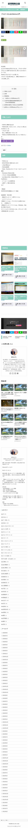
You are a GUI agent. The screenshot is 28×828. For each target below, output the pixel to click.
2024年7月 (5, 701)
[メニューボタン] (3, 3)
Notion (9, 145)
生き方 (6, 600)
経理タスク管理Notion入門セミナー (13, 107)
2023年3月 (5, 749)
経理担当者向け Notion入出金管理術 (13, 104)
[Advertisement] (14, 227)
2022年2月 (5, 787)
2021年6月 (5, 811)
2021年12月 (5, 793)
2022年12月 (5, 757)
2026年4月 (5, 644)
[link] (10, 373)
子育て (5, 588)
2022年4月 (5, 781)
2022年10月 (5, 763)
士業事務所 (6, 585)
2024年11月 (5, 689)
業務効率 (6, 594)
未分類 (5, 591)
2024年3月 (5, 713)
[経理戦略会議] (14, 3)
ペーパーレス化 (7, 549)
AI (4, 514)
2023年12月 (5, 722)
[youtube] (18, 373)
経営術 (5, 606)
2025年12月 (5, 656)
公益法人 (6, 570)
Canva (5, 517)
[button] (3, 32)
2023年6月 (5, 740)
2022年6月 (5, 775)
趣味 (5, 621)
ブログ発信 (6, 546)
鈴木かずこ (14, 357)
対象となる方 (7, 91)
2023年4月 (5, 746)
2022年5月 (5, 778)
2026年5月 (5, 641)
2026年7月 (5, 635)
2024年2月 (5, 716)
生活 (5, 603)
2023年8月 (5, 734)
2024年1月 (5, 719)
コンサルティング (8, 541)
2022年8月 (5, 769)
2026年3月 (5, 647)
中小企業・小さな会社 (9, 558)
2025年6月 (5, 668)
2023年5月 (5, 743)
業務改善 (6, 597)
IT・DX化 (6, 520)
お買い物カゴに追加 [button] (6, 275)
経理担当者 (6, 609)
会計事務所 (6, 564)
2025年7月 (5, 665)
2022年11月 (5, 760)
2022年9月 (5, 766)
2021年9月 (5, 802)
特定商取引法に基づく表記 (14, 823)
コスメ (5, 538)
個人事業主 (7, 567)
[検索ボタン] (25, 3)
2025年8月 (5, 662)
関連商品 (6, 96)
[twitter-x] (13, 373)
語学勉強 (6, 618)
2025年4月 (5, 674)
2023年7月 (5, 737)
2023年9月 (5, 731)
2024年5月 (5, 707)
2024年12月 (5, 686)
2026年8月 (5, 632)
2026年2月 (5, 650)
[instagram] (15, 373)
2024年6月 (5, 704)
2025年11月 (5, 659)
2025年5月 (5, 671)
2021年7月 (5, 808)
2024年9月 (5, 695)
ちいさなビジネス (8, 526)
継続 (5, 615)
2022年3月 (5, 784)
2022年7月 (5, 772)
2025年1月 (5, 683)
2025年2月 (5, 680)
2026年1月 (5, 653)
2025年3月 (5, 677)
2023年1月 (5, 754)
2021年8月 (5, 805)
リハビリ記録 (7, 555)
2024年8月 (5, 698)
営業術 (6, 579)
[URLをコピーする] (25, 32)
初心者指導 (6, 573)
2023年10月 (5, 728)
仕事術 (6, 561)
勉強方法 (6, 576)
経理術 (6, 612)
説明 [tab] (4, 150)
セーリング (6, 543)
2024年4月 (5, 710)
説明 (5, 93)
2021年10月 (5, 799)
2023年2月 (5, 751)
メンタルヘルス (7, 552)
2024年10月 (5, 692)
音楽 (5, 624)
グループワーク (7, 535)
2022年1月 (5, 790)
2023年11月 (5, 725)
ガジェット (6, 532)
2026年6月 (5, 638)
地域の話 (6, 582)
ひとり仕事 (6, 529)
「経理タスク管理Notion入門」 (12, 98)
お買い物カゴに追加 (7, 141)
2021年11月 (5, 796)
